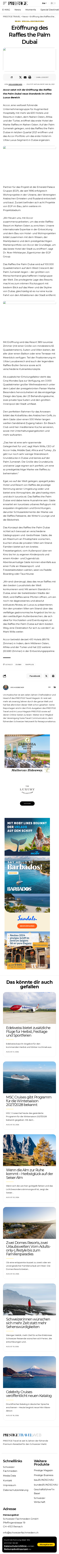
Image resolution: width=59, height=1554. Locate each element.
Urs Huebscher (15, 84)
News (18, 21)
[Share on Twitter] (20, 77)
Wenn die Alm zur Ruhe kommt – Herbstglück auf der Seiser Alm (29, 1174)
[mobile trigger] (5, 3)
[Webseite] (49, 687)
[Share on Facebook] (16, 77)
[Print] (30, 77)
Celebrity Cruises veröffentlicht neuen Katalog (29, 1394)
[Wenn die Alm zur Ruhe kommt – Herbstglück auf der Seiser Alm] (29, 1150)
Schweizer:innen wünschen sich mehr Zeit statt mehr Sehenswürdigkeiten (28, 1323)
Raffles (30, 665)
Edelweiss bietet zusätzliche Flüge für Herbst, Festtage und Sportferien (28, 1032)
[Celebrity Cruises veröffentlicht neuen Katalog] (29, 1372)
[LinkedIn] (55, 687)
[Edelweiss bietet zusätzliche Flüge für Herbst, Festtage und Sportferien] (29, 1008)
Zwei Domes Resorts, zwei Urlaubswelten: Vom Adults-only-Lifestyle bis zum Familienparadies (28, 1248)
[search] (38, 3)
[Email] (25, 77)
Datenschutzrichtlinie (15, 1546)
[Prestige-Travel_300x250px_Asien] (27, 950)
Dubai (19, 665)
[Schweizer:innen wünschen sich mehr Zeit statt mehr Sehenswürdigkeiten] (29, 1299)
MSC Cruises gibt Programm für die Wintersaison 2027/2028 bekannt (29, 1101)
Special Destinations (33, 21)
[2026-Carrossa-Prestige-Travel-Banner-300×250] (27, 753)
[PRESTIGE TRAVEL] (17, 3)
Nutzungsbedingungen (16, 1549)
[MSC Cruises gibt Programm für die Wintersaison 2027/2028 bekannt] (29, 1077)
